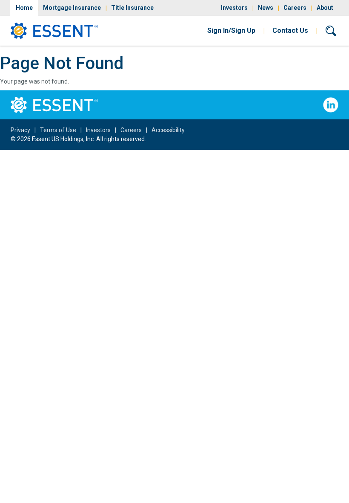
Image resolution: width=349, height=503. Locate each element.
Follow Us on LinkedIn (330, 105)
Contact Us (290, 30)
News (265, 7)
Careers (294, 7)
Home (24, 7)
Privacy (20, 130)
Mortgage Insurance (72, 7)
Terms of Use (58, 130)
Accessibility (168, 130)
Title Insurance (132, 7)
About (325, 7)
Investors (234, 7)
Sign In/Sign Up (231, 30)
